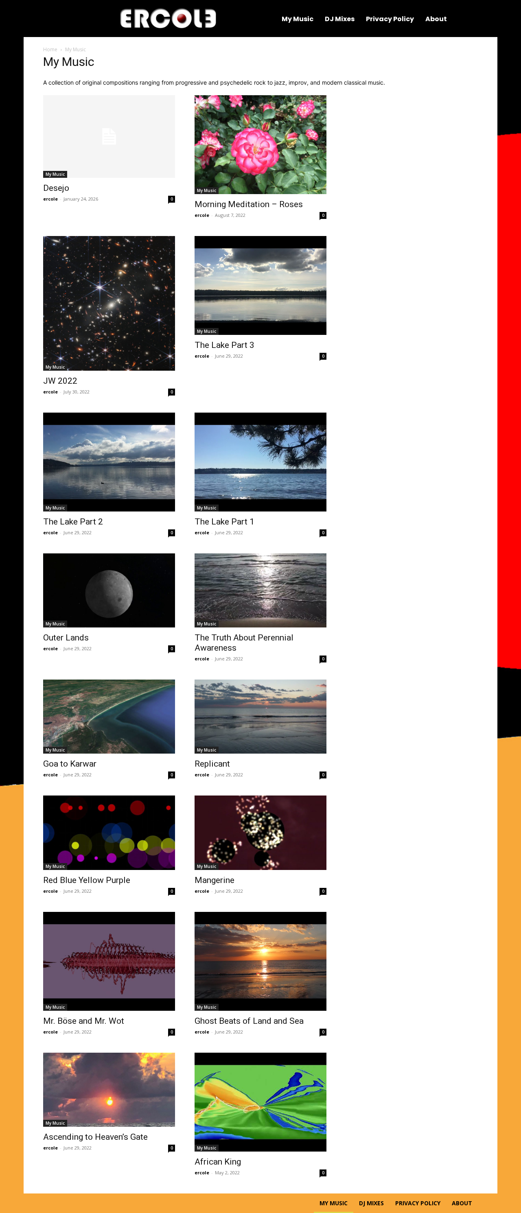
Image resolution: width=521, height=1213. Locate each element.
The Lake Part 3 (224, 345)
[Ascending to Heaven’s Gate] (109, 1090)
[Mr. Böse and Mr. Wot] (109, 961)
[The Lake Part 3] (260, 285)
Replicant (212, 764)
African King (218, 1162)
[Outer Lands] (109, 590)
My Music (55, 174)
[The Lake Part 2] (109, 462)
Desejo (56, 188)
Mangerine (214, 880)
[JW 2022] (109, 303)
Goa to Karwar (69, 764)
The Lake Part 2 (73, 522)
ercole (50, 199)
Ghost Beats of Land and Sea (249, 1021)
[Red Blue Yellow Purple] (109, 833)
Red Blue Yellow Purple (86, 880)
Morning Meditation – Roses (249, 204)
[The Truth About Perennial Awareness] (260, 590)
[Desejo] (109, 136)
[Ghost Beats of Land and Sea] (260, 961)
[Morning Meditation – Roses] (260, 144)
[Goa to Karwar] (109, 717)
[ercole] (168, 18)
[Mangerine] (260, 833)
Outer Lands (66, 638)
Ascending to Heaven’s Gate (95, 1137)
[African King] (260, 1102)
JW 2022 (60, 381)
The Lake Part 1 (224, 522)
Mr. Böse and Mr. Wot (83, 1021)
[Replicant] (260, 717)
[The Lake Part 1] (260, 462)
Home (50, 49)
